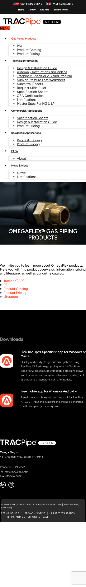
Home (21, 9)
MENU (5, 28)
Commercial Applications (26, 110)
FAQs (14, 151)
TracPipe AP (14, 281)
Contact (32, 9)
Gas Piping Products (23, 38)
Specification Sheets (32, 92)
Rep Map (44, 9)
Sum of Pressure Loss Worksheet (41, 80)
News (21, 173)
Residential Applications (26, 132)
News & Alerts (19, 165)
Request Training (29, 140)
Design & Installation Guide (37, 68)
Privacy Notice (35, 513)
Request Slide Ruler (31, 88)
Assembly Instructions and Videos (42, 72)
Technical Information (24, 60)
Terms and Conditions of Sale (28, 517)
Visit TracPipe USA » (31, 4)
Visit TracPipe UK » (63, 4)
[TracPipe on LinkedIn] (3, 485)
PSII (20, 46)
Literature (11, 297)
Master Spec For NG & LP (35, 104)
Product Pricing (28, 54)
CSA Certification (30, 96)
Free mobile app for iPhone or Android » (49, 391)
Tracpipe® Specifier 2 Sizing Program (44, 76)
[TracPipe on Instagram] (11, 485)
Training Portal (60, 9)
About (21, 158)
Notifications (26, 100)
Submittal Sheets (30, 84)
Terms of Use (10, 513)
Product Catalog (29, 50)
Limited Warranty (63, 513)
